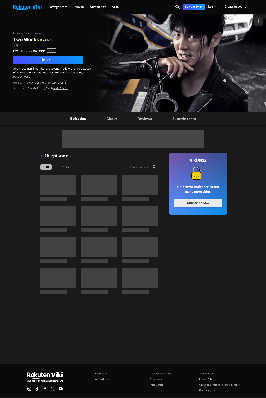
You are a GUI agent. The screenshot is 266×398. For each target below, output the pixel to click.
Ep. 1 (50, 60)
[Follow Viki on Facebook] (45, 390)
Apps (115, 7)
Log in (212, 6)
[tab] (78, 118)
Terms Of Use (206, 373)
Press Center (156, 384)
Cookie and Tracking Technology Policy (219, 384)
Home (16, 33)
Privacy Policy (206, 378)
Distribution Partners (161, 373)
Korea (38, 33)
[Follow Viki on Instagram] (29, 390)
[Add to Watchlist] (258, 21)
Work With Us (102, 378)
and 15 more (60, 88)
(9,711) (50, 39)
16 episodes (26, 51)
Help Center (101, 373)
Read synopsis (21, 76)
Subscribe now (198, 203)
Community (98, 7)
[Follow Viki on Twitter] (52, 390)
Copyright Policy (208, 390)
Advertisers (156, 378)
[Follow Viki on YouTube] (60, 390)
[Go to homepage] (27, 7)
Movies (79, 7)
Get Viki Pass (193, 7)
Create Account (235, 6)
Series (27, 33)
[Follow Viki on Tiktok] (37, 390)
